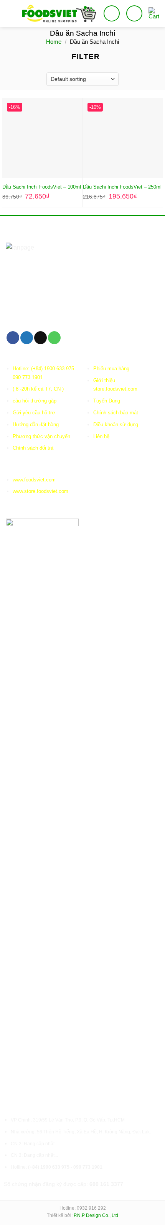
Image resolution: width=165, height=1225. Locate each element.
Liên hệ (101, 436)
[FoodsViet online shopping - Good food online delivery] (59, 13)
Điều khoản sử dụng (115, 424)
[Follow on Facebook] (13, 337)
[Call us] (54, 337)
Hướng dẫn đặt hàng (36, 424)
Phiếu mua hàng (111, 368)
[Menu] (10, 13)
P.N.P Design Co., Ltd (96, 1215)
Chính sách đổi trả (33, 448)
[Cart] (153, 13)
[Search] (112, 13)
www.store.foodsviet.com (40, 491)
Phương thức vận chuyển (41, 436)
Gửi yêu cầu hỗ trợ (34, 412)
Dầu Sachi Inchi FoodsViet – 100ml (41, 187)
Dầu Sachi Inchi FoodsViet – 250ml (122, 187)
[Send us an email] (40, 337)
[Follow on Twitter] (26, 337)
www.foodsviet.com (34, 480)
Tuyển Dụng (106, 401)
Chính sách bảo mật (115, 412)
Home (53, 41)
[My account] (134, 13)
